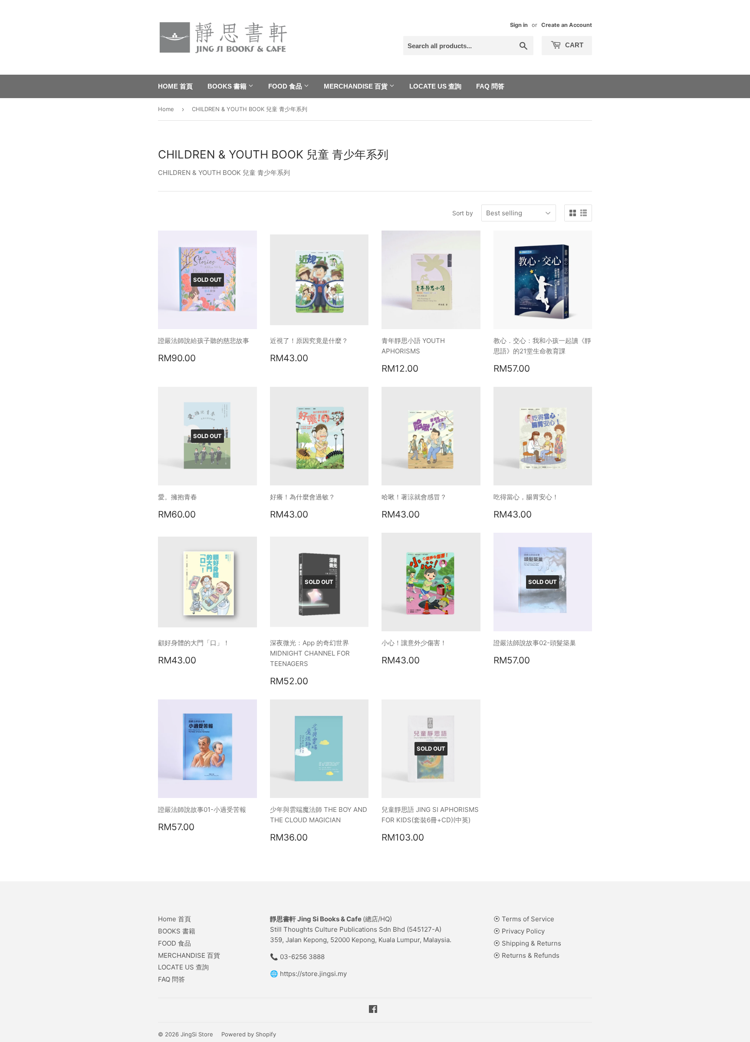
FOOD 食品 (286, 86)
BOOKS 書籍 (227, 86)
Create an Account (566, 25)
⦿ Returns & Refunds (526, 955)
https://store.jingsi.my (313, 973)
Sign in (519, 25)
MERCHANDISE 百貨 (356, 86)
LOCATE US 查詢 (435, 86)
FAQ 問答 (490, 86)
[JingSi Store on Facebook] (373, 1010)
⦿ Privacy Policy (519, 931)
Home (166, 109)
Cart (573, 45)
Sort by (462, 213)
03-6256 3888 (302, 957)
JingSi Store (197, 1034)
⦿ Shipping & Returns (527, 943)
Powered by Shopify (248, 1034)
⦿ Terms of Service (523, 919)
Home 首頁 (175, 86)
